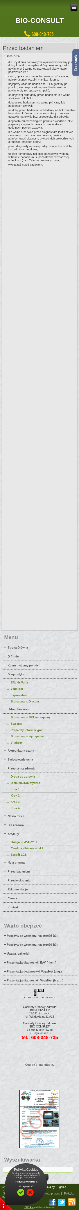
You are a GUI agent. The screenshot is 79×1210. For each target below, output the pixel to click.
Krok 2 (15, 795)
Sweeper (16, 723)
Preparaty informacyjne (26, 730)
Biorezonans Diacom (25, 701)
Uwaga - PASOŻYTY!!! (25, 842)
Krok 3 (15, 802)
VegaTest (17, 688)
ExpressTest (19, 695)
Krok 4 (15, 808)
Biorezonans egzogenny (27, 736)
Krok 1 (15, 789)
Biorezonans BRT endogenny (30, 717)
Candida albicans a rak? (27, 848)
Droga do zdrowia (23, 776)
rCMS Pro (29, 1207)
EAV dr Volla (19, 682)
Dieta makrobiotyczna (25, 783)
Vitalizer (16, 742)
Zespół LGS (19, 854)
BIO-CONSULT (39, 20)
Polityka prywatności (26, 1182)
